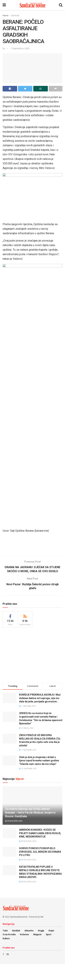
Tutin (5, 930)
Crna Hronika (9, 934)
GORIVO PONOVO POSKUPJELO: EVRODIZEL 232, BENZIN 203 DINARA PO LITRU (40, 851)
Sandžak (15, 15)
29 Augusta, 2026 (14, 821)
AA (41, 917)
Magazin (37, 934)
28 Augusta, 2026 (28, 841)
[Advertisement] (32, 545)
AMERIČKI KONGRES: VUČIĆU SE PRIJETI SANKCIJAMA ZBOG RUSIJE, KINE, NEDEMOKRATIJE (40, 833)
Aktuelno (29, 930)
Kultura (6, 938)
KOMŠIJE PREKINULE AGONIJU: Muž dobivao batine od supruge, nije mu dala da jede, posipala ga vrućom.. (39, 698)
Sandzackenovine (18, 917)
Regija (41, 930)
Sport (48, 934)
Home (5, 15)
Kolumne (24, 934)
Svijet (51, 930)
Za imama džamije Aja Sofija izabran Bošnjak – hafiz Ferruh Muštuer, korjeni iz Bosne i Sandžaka (30, 812)
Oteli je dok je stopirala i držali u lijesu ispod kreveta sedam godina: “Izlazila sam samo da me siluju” (39, 760)
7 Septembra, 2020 (20, 48)
